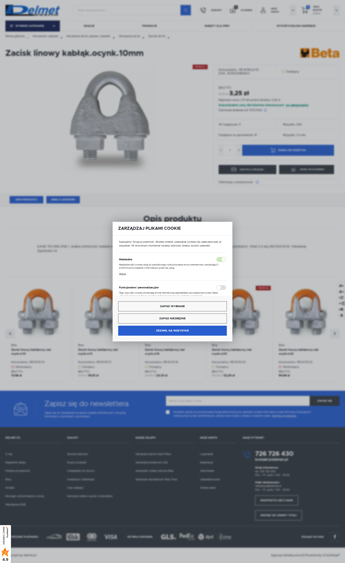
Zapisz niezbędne (172, 318)
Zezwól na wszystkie (172, 330)
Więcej (122, 273)
